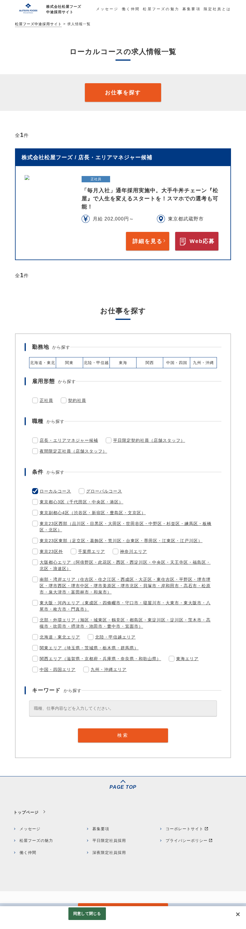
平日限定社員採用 (109, 840)
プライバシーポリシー (187, 840)
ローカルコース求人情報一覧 (47, 876)
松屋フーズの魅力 (36, 840)
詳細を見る (148, 241)
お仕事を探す (123, 93)
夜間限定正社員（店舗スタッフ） (73, 451)
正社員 (46, 400)
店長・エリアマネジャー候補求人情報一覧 (197, 855)
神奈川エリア (133, 551)
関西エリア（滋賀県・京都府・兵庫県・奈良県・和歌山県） (100, 658)
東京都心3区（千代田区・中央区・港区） (81, 501)
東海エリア (187, 658)
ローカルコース (55, 491)
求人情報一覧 (32, 864)
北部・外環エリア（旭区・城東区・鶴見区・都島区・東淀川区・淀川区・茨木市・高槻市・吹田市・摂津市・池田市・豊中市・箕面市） (125, 623)
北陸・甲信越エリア (115, 637)
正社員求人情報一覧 (111, 864)
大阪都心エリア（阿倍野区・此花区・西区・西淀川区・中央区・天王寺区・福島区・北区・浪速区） (125, 565)
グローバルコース (104, 491)
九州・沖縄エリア (109, 669)
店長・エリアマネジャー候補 (69, 440)
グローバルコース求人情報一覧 (121, 876)
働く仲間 (28, 852)
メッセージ (30, 829)
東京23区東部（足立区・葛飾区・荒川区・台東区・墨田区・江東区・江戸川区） (121, 540)
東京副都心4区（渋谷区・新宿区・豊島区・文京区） (93, 512)
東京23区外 (51, 551)
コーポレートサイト (184, 829)
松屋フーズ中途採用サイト (38, 24)
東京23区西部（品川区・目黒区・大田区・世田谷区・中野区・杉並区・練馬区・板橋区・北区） (126, 526)
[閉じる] (237, 914)
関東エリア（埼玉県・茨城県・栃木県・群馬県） (89, 647)
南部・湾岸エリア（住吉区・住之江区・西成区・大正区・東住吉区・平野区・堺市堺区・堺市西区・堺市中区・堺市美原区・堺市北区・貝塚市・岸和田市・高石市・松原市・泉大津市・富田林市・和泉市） (125, 585)
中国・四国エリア (58, 669)
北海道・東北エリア (60, 637)
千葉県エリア (91, 551)
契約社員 (77, 400)
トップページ (26, 812)
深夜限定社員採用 (109, 852)
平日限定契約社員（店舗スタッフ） (149, 440)
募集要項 (100, 829)
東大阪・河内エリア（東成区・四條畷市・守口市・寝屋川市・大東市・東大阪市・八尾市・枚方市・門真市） (125, 606)
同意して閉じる (87, 913)
